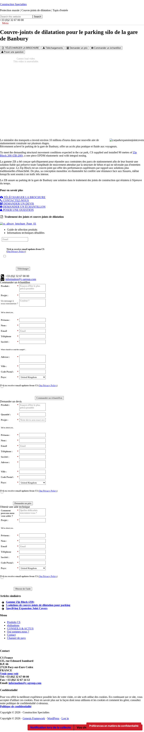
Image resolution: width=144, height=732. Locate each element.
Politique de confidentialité (15, 706)
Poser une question (13, 52)
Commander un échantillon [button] (15, 282)
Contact (11, 634)
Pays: (9, 377)
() (25, 250)
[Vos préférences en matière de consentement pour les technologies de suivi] (113, 726)
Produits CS (13, 622)
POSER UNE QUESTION (18, 209)
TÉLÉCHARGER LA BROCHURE (21, 48)
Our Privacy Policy (16, 251)
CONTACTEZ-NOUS (15, 200)
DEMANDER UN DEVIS (18, 203)
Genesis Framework (34, 718)
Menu (5, 23)
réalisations (13, 625)
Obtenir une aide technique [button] (15, 506)
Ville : (9, 366)
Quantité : (9, 414)
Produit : (9, 286)
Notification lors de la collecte (50, 727)
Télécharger (23, 268)
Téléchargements (54, 48)
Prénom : (9, 320)
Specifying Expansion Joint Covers (26, 608)
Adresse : (9, 357)
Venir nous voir (9, 673)
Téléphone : (9, 451)
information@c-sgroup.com (20, 279)
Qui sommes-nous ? (18, 631)
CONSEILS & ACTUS (20, 628)
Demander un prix (78, 48)
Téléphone (9, 336)
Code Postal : (9, 371)
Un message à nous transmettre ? (9, 302)
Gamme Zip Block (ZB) (20, 601)
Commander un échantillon (107, 48)
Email (9, 331)
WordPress (53, 718)
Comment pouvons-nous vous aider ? (9, 513)
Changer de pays (16, 637)
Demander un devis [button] (11, 401)
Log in (65, 718)
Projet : (9, 295)
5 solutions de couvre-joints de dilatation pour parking (38, 605)
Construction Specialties (13, 4)
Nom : (9, 325)
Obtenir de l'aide (23, 588)
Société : (9, 341)
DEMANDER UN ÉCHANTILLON (23, 206)
